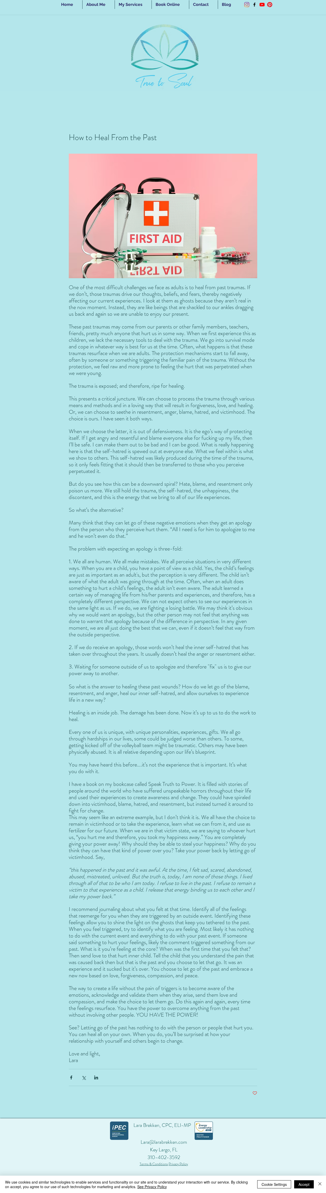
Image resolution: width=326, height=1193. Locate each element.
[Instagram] (246, 4)
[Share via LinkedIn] (96, 1077)
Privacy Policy (178, 1163)
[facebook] (254, 4)
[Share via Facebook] (71, 1077)
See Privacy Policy (152, 1186)
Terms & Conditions (154, 1163)
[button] (133, 4)
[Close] (320, 1184)
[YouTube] (262, 4)
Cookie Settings (274, 1184)
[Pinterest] (269, 4)
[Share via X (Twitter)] (83, 1077)
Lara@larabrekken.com (164, 1142)
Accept (303, 1184)
